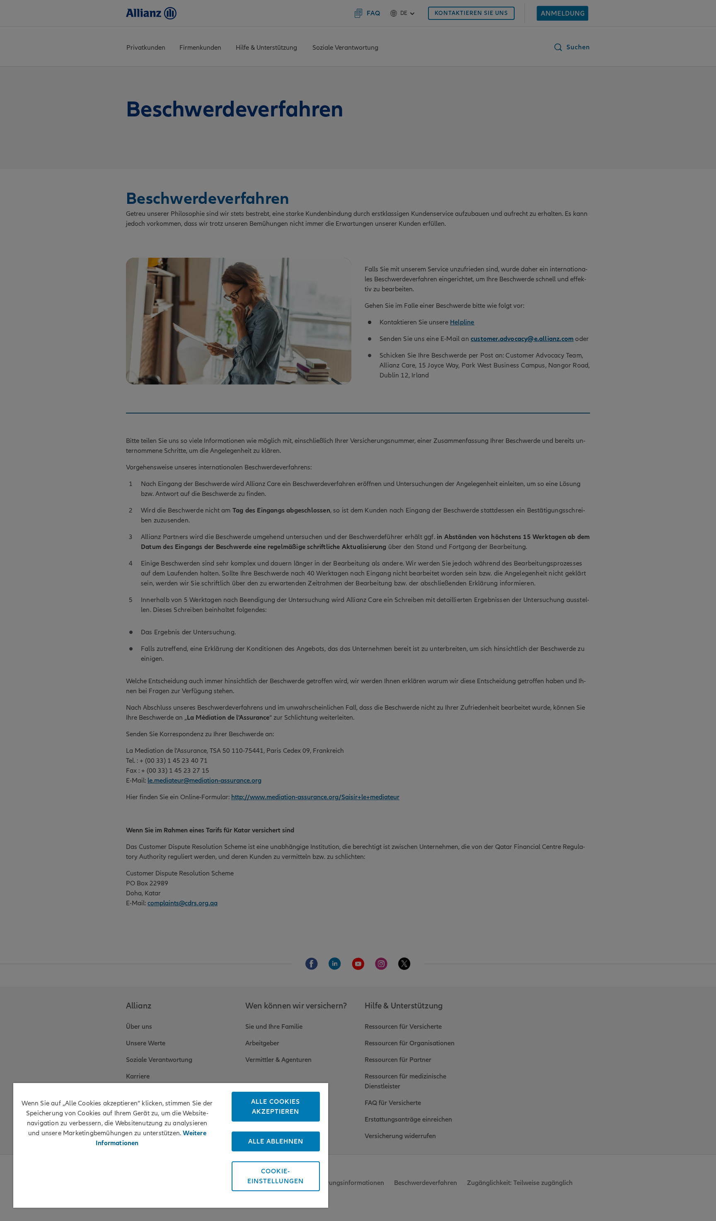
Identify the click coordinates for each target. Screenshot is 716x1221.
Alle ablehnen (275, 1141)
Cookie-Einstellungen (275, 1176)
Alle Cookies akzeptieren (275, 1107)
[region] (170, 1145)
